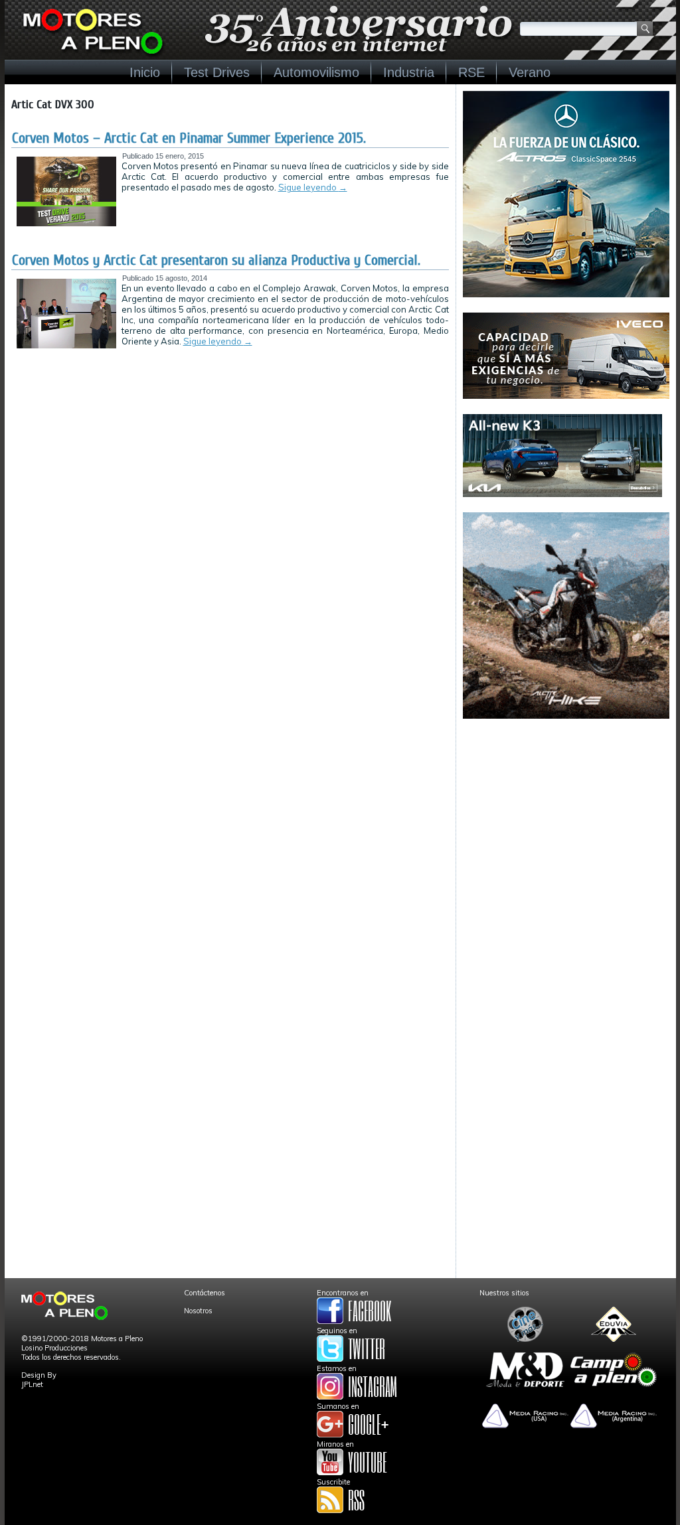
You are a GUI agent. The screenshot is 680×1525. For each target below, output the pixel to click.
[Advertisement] (566, 817)
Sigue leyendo (312, 187)
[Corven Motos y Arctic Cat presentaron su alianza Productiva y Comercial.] (66, 345)
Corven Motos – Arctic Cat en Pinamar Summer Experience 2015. (189, 138)
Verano (530, 72)
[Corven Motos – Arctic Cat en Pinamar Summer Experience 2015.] (66, 223)
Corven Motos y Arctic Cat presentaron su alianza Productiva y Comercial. (216, 260)
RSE (471, 72)
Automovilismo (316, 72)
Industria (408, 72)
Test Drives (217, 72)
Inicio (144, 72)
